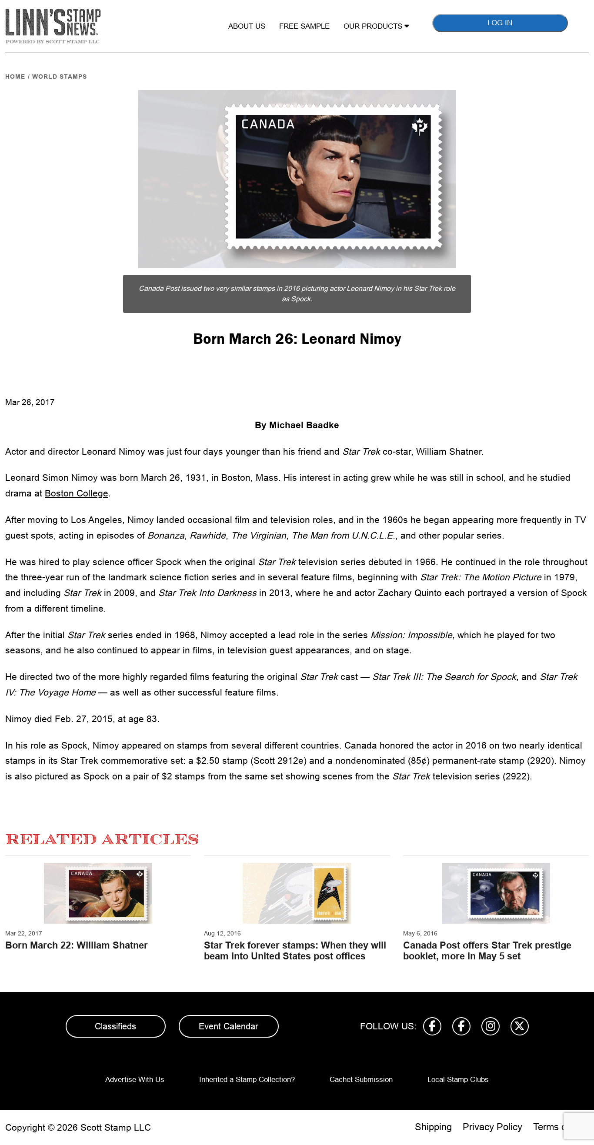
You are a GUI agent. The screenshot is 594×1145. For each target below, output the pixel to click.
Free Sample (304, 26)
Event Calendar (228, 1026)
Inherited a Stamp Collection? (247, 1079)
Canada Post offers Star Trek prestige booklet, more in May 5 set (487, 950)
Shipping (433, 1127)
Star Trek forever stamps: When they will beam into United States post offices (295, 950)
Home (15, 76)
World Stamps (59, 76)
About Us (246, 26)
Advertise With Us (134, 1079)
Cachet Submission (361, 1079)
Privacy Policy (492, 1127)
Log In (499, 23)
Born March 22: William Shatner (76, 945)
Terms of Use (561, 1127)
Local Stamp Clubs (458, 1079)
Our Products (374, 26)
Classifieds (115, 1026)
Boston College (76, 493)
